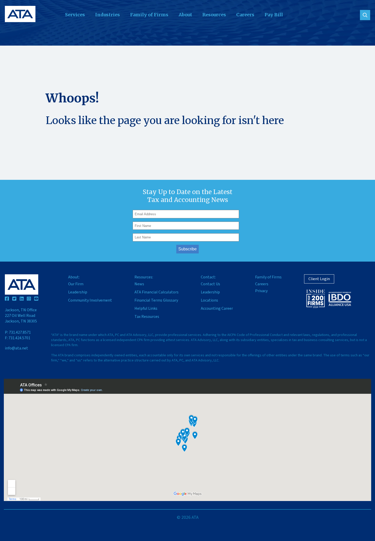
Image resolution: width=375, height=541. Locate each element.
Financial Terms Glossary (156, 300)
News (139, 284)
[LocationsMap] (187, 440)
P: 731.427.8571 (18, 332)
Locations (209, 300)
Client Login (319, 279)
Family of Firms (149, 15)
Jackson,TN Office (21, 315)
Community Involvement (90, 300)
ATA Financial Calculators (156, 292)
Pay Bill (274, 15)
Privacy (261, 291)
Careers (245, 15)
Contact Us (210, 284)
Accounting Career (217, 308)
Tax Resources (146, 316)
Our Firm (75, 284)
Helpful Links (145, 308)
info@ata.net (16, 348)
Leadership (77, 292)
